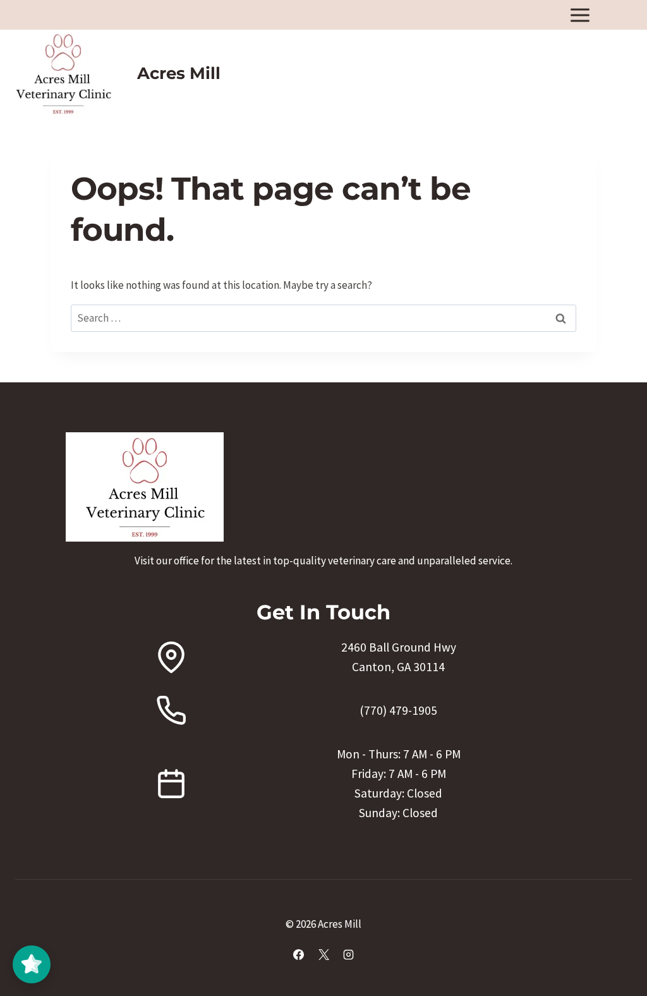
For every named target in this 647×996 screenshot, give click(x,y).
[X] (323, 954)
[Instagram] (348, 954)
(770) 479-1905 (398, 710)
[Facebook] (299, 954)
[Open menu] (579, 15)
